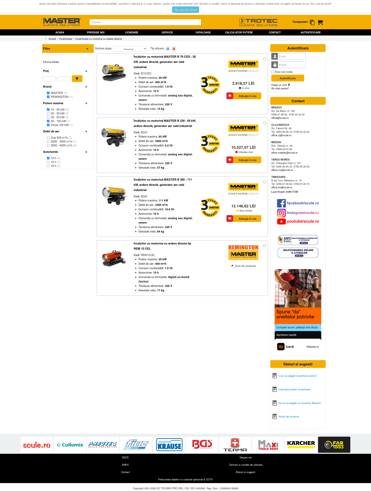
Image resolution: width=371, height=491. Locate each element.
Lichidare (131, 32)
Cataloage (203, 32)
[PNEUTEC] (103, 445)
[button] (77, 78)
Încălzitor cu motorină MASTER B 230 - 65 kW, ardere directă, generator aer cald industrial (165, 123)
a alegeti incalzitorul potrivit (301, 376)
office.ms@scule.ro (282, 170)
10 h (55, 158)
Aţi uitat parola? (280, 88)
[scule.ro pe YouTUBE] (298, 221)
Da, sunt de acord (186, 10)
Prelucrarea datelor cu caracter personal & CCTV (185, 479)
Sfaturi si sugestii (245, 472)
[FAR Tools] (334, 445)
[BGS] (202, 445)
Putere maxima (53, 103)
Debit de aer (51, 131)
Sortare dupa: (104, 48)
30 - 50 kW (60, 117)
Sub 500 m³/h (61, 137)
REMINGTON (62, 97)
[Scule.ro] (37, 445)
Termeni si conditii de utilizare (245, 464)
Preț (46, 71)
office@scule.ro (280, 118)
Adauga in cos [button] (248, 96)
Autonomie (50, 152)
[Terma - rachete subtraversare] (235, 445)
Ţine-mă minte (283, 72)
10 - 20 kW (60, 109)
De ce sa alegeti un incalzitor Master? (299, 403)
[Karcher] (301, 445)
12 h (55, 162)
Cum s (282, 376)
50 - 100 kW (60, 121)
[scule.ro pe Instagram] (298, 213)
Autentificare (311, 32)
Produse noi (96, 32)
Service (167, 32)
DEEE (125, 457)
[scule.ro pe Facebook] (298, 203)
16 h (55, 166)
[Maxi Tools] (268, 445)
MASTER (59, 93)
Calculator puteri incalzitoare (294, 389)
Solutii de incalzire (288, 416)
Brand (47, 86)
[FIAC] (136, 445)
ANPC (125, 464)
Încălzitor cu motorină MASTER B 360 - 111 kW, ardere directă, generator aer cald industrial (163, 184)
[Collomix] (70, 445)
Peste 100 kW (62, 125)
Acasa (59, 32)
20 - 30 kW (60, 113)
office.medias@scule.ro (284, 152)
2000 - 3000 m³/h (64, 141)
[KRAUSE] (169, 445)
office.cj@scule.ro (281, 135)
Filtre (46, 48)
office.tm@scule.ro (281, 187)
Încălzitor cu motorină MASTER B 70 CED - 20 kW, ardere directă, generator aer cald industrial (165, 61)
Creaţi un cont (279, 85)
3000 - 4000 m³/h (64, 145)
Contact (275, 32)
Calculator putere (239, 32)
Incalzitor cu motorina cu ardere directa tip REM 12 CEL (162, 246)
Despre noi (246, 457)
